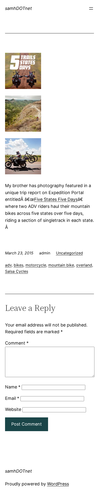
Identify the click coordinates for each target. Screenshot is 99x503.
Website (13, 409)
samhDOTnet (18, 8)
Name (12, 386)
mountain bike (61, 265)
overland (84, 265)
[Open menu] (91, 8)
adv (8, 265)
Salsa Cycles (16, 271)
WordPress (58, 483)
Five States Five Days (56, 199)
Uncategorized (69, 253)
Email (12, 398)
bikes (18, 265)
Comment (17, 343)
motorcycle (35, 265)
